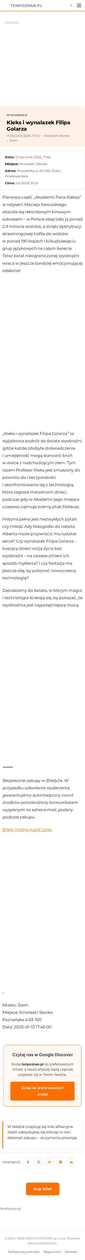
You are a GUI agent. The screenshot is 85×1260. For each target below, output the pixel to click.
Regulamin (52, 1252)
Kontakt (71, 1252)
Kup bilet (43, 1189)
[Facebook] (27, 1162)
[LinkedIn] (71, 1162)
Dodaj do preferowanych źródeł (42, 1091)
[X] (38, 1162)
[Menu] (79, 5)
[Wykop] (49, 1162)
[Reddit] (60, 1162)
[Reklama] (42, 61)
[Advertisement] (42, 352)
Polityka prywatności (24, 1252)
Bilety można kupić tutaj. (27, 829)
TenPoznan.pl (10, 1208)
